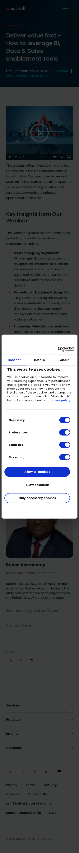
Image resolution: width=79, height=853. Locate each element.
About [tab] (65, 360)
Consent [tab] (14, 360)
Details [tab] (39, 360)
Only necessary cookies (37, 498)
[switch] (61, 432)
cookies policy (59, 400)
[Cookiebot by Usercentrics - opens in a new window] (58, 349)
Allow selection (37, 484)
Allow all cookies (37, 471)
